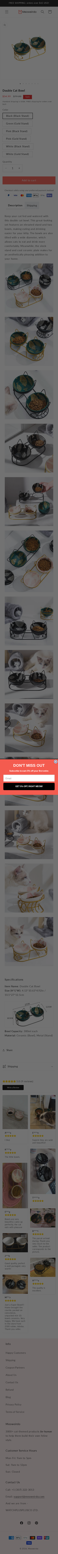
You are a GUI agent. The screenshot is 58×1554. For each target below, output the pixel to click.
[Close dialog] (55, 761)
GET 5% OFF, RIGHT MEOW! (29, 786)
